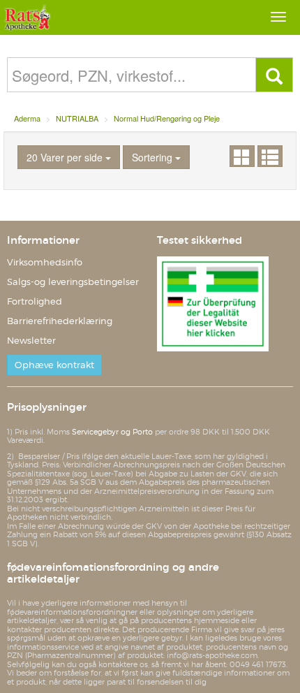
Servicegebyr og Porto (112, 432)
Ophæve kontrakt (54, 365)
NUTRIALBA (77, 118)
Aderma (27, 118)
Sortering (153, 157)
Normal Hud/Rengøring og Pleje (167, 118)
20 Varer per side (66, 157)
